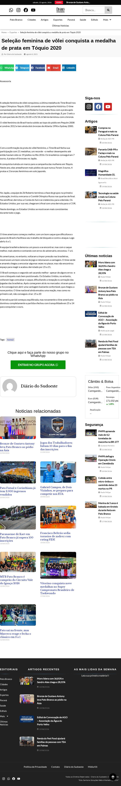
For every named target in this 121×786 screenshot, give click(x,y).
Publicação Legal (107, 331)
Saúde (3, 705)
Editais (3, 711)
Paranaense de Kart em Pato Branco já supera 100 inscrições (16, 537)
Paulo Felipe (105, 277)
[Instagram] (18, 10)
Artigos (3, 689)
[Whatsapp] (11, 10)
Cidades (4, 684)
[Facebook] (26, 10)
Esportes (13, 32)
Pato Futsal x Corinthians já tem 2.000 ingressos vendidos (18, 491)
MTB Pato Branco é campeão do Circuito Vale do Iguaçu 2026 (16, 580)
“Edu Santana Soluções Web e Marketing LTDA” (99, 780)
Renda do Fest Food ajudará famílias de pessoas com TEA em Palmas (51, 742)
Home (4, 32)
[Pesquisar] (108, 10)
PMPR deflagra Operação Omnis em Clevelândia (107, 460)
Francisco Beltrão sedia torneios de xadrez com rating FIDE (55, 536)
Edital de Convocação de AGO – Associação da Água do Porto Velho (107, 319)
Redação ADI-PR (107, 139)
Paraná (3, 700)
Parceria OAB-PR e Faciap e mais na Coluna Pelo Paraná (108, 153)
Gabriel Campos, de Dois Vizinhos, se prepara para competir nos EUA (56, 490)
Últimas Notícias (4, 723)
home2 (10, 339)
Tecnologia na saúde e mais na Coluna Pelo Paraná (108, 197)
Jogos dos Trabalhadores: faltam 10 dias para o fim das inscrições (56, 446)
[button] (7, 67)
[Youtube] (33, 10)
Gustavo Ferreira (107, 446)
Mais (2, 716)
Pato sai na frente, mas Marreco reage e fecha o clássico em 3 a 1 (15, 633)
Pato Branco (6, 679)
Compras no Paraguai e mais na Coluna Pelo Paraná (108, 131)
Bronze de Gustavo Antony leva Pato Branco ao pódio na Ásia (17, 447)
